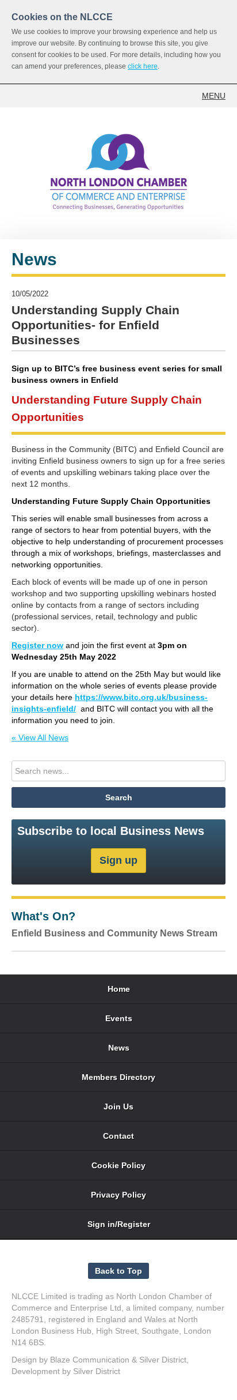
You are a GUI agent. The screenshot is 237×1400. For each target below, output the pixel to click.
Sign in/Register (118, 1224)
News (118, 1047)
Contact (118, 1136)
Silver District (162, 1359)
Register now (37, 645)
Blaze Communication (89, 1359)
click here (143, 66)
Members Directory (118, 1077)
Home (119, 988)
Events (118, 1018)
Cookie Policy (118, 1165)
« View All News (40, 737)
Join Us (118, 1106)
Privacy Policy (118, 1194)
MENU (213, 95)
